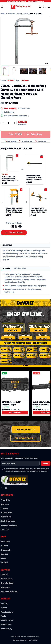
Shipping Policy (7, 620)
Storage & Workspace (9, 525)
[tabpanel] (25, 283)
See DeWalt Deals (24, 438)
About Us (4, 603)
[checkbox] (17, 155)
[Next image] (47, 41)
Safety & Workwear (8, 521)
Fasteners (4, 508)
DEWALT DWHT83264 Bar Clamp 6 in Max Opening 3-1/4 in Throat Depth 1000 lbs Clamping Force (14, 210)
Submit (45, 463)
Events (3, 616)
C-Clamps (25, 80)
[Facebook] (2, 488)
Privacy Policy (42, 471)
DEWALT (11, 80)
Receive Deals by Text (9, 591)
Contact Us (5, 574)
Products (11, 13)
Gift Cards (4, 562)
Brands (3, 558)
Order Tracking (6, 579)
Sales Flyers (5, 587)
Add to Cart (16, 412)
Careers (4, 608)
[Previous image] (4, 41)
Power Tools (5, 500)
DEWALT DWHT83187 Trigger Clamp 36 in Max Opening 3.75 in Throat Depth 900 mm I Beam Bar (34, 177)
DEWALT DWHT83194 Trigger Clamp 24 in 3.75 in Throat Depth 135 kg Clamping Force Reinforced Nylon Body (39, 210)
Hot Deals (4, 546)
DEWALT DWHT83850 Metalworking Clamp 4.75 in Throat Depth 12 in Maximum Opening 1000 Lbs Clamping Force (9, 178)
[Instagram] (6, 488)
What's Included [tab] (20, 268)
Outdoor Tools (6, 517)
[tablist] (25, 268)
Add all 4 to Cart (15, 232)
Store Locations (7, 612)
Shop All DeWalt (24, 429)
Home (3, 13)
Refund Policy (6, 624)
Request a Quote (7, 583)
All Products (5, 541)
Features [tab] (6, 268)
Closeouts (4, 554)
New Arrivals (5, 550)
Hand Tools (5, 504)
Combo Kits (5, 529)
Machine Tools (6, 512)
